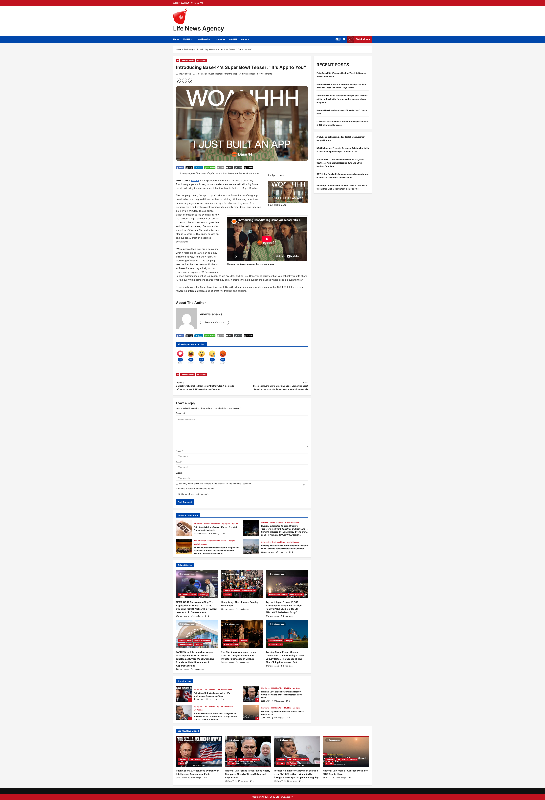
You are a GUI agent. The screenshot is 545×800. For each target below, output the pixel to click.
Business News (278, 542)
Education (198, 524)
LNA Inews (200, 699)
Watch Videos (363, 39)
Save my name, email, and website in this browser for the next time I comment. (215, 483)
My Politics (198, 710)
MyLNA (186, 39)
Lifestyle (265, 522)
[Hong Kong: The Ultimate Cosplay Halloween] (242, 584)
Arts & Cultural (200, 541)
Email (179, 462)
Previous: (205, 386)
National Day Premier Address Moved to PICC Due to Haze (251, 712)
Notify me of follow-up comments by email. (196, 488)
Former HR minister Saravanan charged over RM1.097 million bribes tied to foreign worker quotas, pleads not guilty (184, 712)
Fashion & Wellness (232, 591)
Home (176, 39)
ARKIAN (233, 39)
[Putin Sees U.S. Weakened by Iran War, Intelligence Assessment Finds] (199, 751)
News (230, 689)
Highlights (226, 524)
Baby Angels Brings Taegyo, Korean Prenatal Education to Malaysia (184, 528)
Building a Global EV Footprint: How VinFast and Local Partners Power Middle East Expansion (251, 546)
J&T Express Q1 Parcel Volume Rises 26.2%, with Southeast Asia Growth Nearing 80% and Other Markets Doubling (340, 162)
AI (178, 60)
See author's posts (214, 322)
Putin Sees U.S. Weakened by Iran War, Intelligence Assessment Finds (184, 694)
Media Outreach (277, 522)
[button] (338, 39)
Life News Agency (198, 28)
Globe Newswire (187, 60)
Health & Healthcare (212, 524)
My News (296, 688)
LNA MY (266, 701)
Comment (181, 413)
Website (180, 473)
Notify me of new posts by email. (193, 494)
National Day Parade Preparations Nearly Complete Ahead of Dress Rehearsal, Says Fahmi (251, 694)
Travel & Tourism (292, 522)
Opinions (220, 39)
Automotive (266, 542)
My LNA (235, 524)
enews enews (185, 73)
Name (179, 451)
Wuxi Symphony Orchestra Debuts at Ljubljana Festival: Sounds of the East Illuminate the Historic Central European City (184, 546)
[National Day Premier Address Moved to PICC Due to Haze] (346, 751)
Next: (280, 386)
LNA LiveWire (203, 39)
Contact (245, 39)
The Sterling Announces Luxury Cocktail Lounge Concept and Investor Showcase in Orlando (238, 655)
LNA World (221, 689)
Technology (201, 60)
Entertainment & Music (216, 541)
